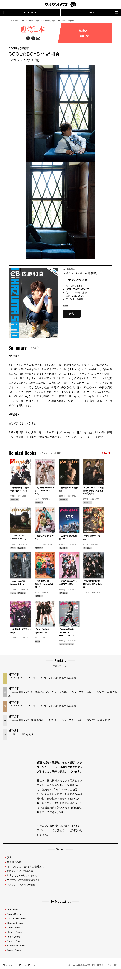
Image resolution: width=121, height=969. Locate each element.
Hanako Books (14, 932)
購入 (71, 313)
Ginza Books (13, 927)
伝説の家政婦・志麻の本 (20, 871)
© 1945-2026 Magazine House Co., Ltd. (93, 965)
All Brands (30, 12)
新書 (9, 857)
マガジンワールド (60, 4)
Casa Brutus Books (17, 918)
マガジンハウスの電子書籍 (21, 884)
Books (30, 21)
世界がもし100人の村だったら (23, 875)
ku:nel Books (13, 936)
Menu (90, 12)
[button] (55, 262)
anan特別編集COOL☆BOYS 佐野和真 (60, 21)
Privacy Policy (27, 965)
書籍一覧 (38, 21)
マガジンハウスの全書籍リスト (23, 880)
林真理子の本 (14, 862)
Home (23, 21)
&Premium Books (16, 945)
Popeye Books (14, 941)
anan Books (13, 909)
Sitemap (7, 965)
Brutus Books (14, 914)
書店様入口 (84, 30)
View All (106, 452)
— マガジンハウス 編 (75, 279)
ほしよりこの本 (26, 866)
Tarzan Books (14, 950)
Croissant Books (15, 923)
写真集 (80, 299)
